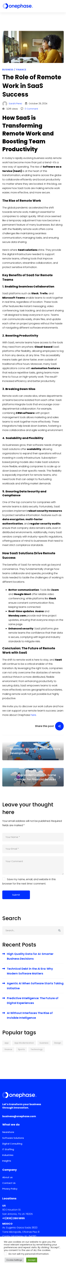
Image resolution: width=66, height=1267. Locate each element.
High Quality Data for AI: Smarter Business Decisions (30, 956)
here (33, 715)
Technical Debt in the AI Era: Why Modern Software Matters (30, 971)
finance (8, 1049)
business (44, 1042)
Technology (37, 1049)
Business (7, 69)
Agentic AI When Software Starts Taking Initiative (35, 985)
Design (57, 1042)
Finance (21, 69)
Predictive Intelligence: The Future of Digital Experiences (32, 1000)
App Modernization (24, 1042)
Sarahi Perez (15, 103)
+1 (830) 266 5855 (13, 1218)
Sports (21, 1049)
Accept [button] (31, 1260)
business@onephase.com (19, 1116)
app (6, 1042)
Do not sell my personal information (29, 1253)
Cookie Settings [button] (14, 1260)
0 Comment (31, 108)
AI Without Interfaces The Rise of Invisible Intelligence (30, 1015)
